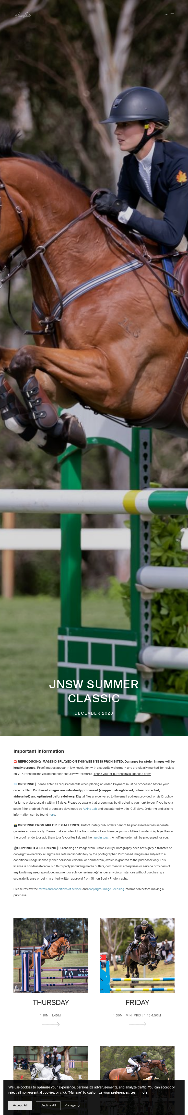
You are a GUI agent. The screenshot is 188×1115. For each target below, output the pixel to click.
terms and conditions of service (60, 889)
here (52, 814)
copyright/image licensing (106, 889)
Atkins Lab (90, 809)
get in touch (102, 837)
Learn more (138, 1092)
